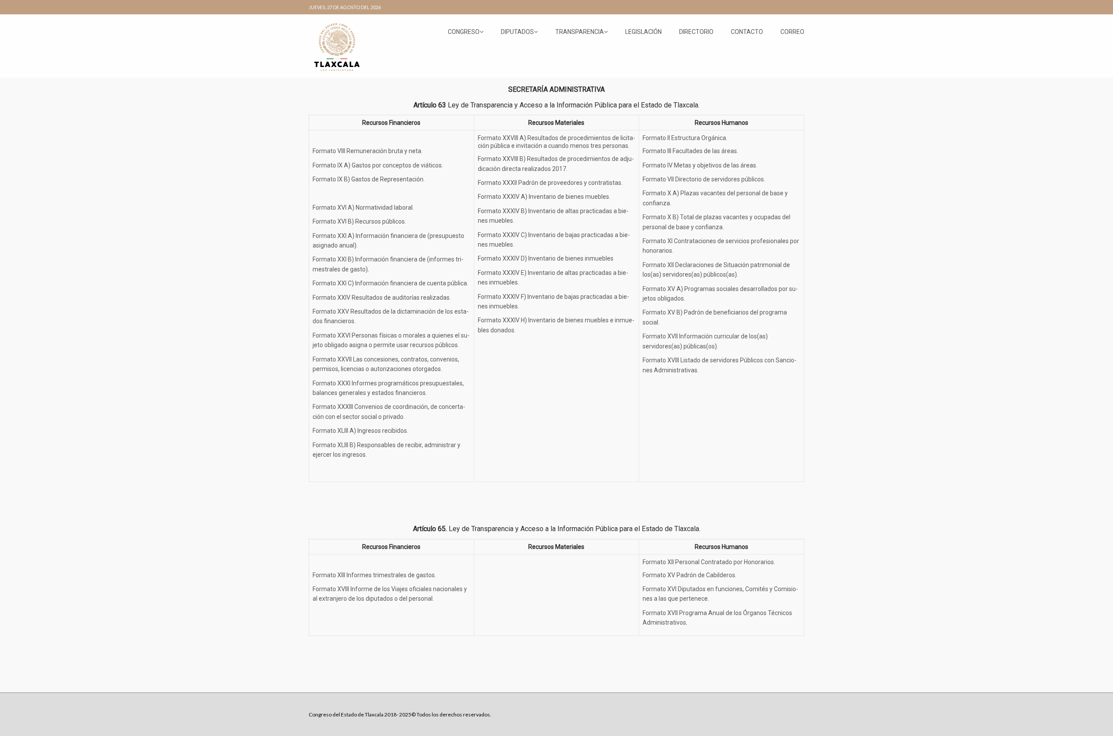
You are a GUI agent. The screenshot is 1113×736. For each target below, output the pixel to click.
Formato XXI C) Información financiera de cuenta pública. (390, 283)
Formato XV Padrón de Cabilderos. (689, 575)
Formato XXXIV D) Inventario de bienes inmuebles (545, 258)
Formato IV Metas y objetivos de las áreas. (700, 165)
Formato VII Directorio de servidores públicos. (704, 179)
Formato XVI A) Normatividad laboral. (363, 207)
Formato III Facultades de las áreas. (690, 150)
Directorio (696, 31)
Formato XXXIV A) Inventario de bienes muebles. (544, 196)
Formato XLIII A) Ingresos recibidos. (360, 430)
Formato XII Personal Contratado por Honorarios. (709, 562)
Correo (792, 31)
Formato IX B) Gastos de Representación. (369, 179)
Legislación (643, 31)
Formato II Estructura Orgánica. (685, 137)
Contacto (747, 31)
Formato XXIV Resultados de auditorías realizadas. (382, 297)
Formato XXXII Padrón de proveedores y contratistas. (550, 182)
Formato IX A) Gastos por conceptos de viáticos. (378, 165)
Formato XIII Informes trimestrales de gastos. (374, 575)
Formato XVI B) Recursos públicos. (359, 221)
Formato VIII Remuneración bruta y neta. (368, 150)
